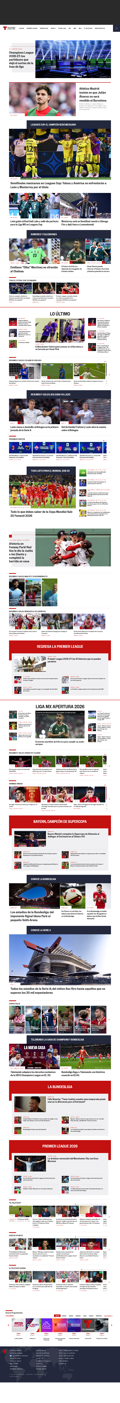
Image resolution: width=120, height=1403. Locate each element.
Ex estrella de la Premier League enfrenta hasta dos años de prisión (39, 1179)
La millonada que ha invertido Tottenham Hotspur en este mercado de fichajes (87, 1189)
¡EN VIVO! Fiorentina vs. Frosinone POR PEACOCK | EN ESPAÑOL (43, 456)
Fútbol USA (62, 28)
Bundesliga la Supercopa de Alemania (34, 1129)
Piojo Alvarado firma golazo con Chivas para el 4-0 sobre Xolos (42, 770)
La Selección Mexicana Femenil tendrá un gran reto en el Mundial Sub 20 (97, 503)
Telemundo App (62, 1363)
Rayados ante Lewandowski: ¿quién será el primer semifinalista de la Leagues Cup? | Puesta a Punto (66, 1255)
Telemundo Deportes (41, 1369)
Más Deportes (100, 28)
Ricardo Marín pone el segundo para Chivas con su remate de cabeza (89, 771)
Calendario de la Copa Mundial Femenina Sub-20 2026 (96, 472)
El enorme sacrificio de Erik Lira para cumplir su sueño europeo (56, 712)
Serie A (53, 28)
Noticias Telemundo (41, 1366)
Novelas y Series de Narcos (66, 1358)
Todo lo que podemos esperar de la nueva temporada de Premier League (40, 679)
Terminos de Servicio (15, 1361)
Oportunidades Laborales (42, 1355)
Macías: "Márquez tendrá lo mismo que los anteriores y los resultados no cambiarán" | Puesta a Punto (43, 1255)
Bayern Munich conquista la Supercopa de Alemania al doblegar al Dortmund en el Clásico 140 (73, 835)
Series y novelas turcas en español (68, 1350)
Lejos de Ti (39, 1363)
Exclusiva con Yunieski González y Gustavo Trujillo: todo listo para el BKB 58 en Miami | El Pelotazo (66, 1221)
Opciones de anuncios (15, 1350)
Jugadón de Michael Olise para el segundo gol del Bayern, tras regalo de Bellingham (40, 865)
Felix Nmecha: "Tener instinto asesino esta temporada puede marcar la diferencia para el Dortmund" (77, 1100)
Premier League (32, 28)
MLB (80, 28)
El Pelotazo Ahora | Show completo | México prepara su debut (19, 1285)
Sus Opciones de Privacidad (20, 1355)
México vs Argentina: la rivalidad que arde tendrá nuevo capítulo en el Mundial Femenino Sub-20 (98, 513)
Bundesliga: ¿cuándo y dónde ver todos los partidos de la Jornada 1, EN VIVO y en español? (43, 298)
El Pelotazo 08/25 (19, 1219)
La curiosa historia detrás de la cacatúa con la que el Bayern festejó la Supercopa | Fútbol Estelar (87, 865)
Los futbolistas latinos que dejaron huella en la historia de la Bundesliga (87, 1130)
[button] (17, 592)
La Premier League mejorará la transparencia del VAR (87, 689)
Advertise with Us (41, 1350)
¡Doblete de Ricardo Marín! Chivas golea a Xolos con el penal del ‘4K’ (66, 770)
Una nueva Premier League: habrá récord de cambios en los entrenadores (88, 679)
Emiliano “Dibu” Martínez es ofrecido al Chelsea (38, 1189)
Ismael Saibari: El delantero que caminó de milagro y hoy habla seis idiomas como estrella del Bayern (40, 1119)
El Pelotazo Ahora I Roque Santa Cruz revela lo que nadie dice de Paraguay (42, 1286)
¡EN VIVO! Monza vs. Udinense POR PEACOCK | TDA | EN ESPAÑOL (66, 456)
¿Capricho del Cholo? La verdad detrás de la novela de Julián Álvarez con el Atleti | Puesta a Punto (89, 1255)
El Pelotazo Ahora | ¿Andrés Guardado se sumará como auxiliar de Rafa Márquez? (66, 1286)
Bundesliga (44, 28)
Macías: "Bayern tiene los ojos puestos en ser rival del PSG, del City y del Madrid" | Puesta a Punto (87, 1119)
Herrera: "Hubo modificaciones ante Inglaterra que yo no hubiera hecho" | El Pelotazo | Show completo (43, 1222)
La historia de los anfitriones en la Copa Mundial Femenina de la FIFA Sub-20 (97, 494)
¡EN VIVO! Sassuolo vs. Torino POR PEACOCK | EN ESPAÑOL (90, 456)
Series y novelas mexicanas (66, 1355)
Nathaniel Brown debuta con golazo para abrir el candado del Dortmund (88, 854)
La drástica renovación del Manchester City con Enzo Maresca (73, 1160)
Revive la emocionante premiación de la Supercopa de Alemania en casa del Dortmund (40, 854)
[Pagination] (106, 361)
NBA (75, 28)
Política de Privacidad (16, 1353)
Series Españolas (63, 1361)
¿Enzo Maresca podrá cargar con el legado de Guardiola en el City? (40, 690)
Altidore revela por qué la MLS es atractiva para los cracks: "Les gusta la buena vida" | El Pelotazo (90, 1221)
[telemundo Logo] (4, 1352)
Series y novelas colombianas (67, 1353)
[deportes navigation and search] (116, 28)
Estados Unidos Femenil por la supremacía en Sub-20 (96, 482)
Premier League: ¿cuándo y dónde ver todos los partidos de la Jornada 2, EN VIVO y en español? (66, 298)
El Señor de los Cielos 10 (43, 1361)
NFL (70, 28)
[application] (60, 724)
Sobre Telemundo (14, 1363)
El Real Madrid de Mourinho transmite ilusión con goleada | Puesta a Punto (18, 1254)
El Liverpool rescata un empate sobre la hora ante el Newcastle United (23, 632)
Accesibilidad (13, 1366)
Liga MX (21, 28)
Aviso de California (15, 1358)
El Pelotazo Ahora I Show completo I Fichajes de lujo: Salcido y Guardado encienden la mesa (90, 1286)
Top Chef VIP (39, 1358)
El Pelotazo (88, 28)
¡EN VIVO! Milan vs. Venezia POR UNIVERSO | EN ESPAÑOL (18, 456)
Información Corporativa (16, 1369)
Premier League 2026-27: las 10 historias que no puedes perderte (74, 660)
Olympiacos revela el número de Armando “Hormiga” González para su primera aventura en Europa (56, 806)
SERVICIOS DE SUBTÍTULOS (42, 1353)
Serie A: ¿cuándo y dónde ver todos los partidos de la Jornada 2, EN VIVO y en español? (19, 298)
